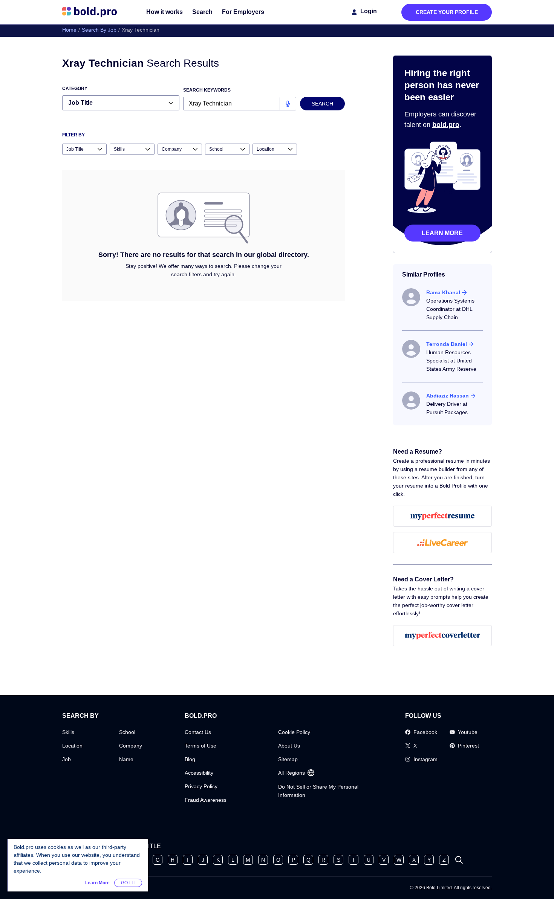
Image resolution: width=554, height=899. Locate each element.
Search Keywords (207, 90)
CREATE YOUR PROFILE (447, 12)
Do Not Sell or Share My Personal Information (318, 791)
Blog (190, 759)
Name (126, 759)
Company (130, 746)
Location (72, 746)
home (69, 30)
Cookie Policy (294, 732)
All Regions (291, 773)
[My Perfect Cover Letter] (442, 635)
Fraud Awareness (205, 800)
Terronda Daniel (446, 344)
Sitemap (288, 759)
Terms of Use (200, 746)
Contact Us (198, 732)
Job (66, 759)
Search (202, 12)
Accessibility (199, 773)
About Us (289, 746)
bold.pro (445, 124)
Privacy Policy (201, 786)
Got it (128, 882)
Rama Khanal (443, 292)
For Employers (243, 12)
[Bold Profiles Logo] (89, 12)
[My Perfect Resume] (442, 516)
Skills (68, 732)
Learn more (442, 233)
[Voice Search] (288, 103)
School (127, 732)
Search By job (99, 30)
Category (74, 88)
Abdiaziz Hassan (447, 396)
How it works (164, 12)
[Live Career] (442, 542)
